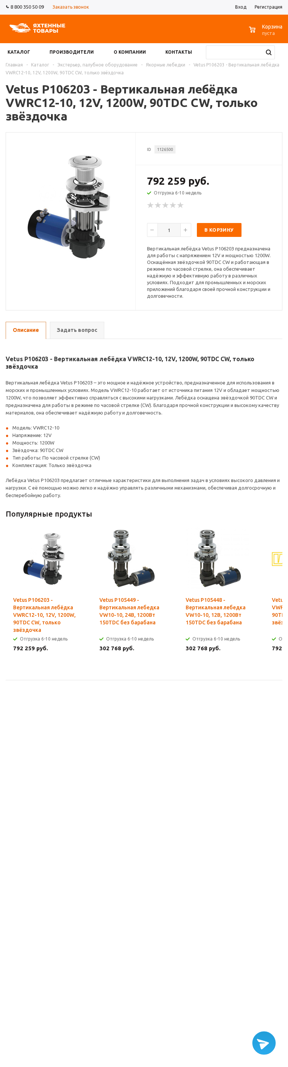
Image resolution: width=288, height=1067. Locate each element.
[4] (173, 205)
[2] (158, 205)
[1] (150, 205)
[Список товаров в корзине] (266, 33)
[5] (180, 205)
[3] (166, 205)
